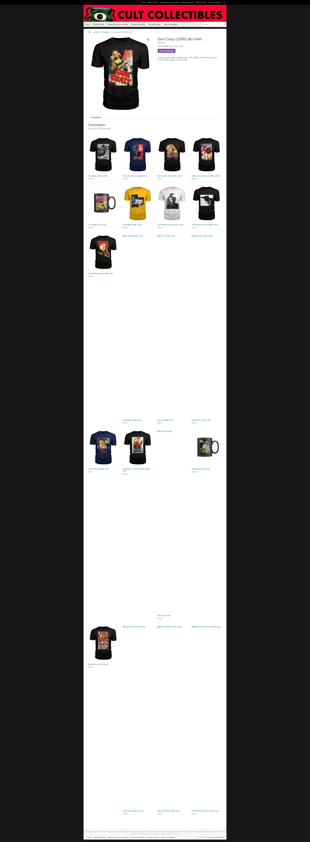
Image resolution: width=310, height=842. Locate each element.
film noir (210, 58)
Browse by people (187, 2)
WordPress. (219, 837)
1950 (191, 58)
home (144, 2)
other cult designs (215, 2)
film (168, 58)
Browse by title (153, 2)
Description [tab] (96, 117)
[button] (148, 40)
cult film (203, 58)
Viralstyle (105, 32)
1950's (196, 58)
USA (185, 60)
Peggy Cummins (175, 60)
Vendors (96, 32)
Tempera (209, 837)
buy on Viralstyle (166, 51)
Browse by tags (200, 2)
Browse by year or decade (169, 2)
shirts (173, 58)
